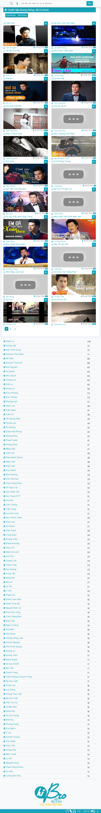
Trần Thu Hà (11, 702)
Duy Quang (10, 569)
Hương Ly (10, 651)
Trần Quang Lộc (60, 324)
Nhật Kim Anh (12, 552)
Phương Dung (12, 724)
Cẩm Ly (9, 384)
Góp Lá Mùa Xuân (13, 133)
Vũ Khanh (10, 526)
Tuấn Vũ (9, 414)
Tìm (89, 3)
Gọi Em (8, 299)
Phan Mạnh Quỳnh (14, 457)
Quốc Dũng (10, 241)
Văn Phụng (10, 297)
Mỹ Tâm (9, 358)
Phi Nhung (10, 427)
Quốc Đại (10, 711)
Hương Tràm (11, 655)
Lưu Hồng (10, 689)
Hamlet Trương (12, 737)
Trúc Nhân (10, 741)
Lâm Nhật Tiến (12, 492)
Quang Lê (10, 388)
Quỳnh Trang (11, 672)
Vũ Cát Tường (12, 715)
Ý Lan (8, 732)
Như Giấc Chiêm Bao (63, 50)
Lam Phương (58, 75)
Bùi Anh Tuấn (11, 698)
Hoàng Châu (11, 539)
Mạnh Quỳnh (11, 659)
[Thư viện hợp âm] (93, 811)
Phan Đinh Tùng (12, 612)
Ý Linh (8, 590)
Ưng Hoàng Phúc (13, 483)
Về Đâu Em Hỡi (12, 50)
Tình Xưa (9, 161)
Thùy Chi (9, 547)
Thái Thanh (10, 530)
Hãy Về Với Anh (60, 244)
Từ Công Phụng (60, 241)
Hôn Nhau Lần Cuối (14, 272)
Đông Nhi (10, 578)
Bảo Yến (9, 668)
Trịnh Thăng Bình (13, 616)
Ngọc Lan (10, 405)
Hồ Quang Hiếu (12, 418)
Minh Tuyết (10, 754)
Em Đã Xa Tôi (59, 299)
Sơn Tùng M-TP (12, 496)
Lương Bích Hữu (13, 775)
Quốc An (9, 75)
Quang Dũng (11, 436)
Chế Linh (9, 453)
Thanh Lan (10, 685)
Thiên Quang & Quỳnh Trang (18, 676)
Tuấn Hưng (10, 509)
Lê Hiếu (9, 771)
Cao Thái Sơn (11, 479)
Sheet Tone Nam (13, 599)
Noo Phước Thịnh (13, 517)
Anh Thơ (9, 556)
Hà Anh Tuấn (11, 681)
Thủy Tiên (10, 745)
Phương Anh (11, 401)
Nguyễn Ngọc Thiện (61, 158)
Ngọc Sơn (10, 461)
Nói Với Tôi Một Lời (62, 189)
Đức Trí (8, 103)
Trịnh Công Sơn (60, 103)
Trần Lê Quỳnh (11, 48)
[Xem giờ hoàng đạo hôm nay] (67, 811)
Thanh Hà (10, 595)
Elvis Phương (11, 393)
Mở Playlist (22, 15)
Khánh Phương (12, 543)
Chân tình (10, 23)
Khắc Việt (10, 466)
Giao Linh (10, 522)
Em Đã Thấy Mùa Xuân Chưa (18, 216)
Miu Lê (8, 582)
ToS (79, 811)
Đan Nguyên (11, 367)
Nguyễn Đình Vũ (13, 608)
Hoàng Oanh (11, 444)
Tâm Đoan (10, 633)
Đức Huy (9, 214)
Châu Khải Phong (13, 431)
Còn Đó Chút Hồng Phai (64, 272)
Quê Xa (8, 78)
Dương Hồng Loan (14, 638)
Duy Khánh (10, 470)
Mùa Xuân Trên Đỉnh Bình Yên (67, 216)
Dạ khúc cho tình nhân (64, 23)
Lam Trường (11, 504)
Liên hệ (86, 811)
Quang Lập (10, 345)
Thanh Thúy (11, 565)
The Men (9, 629)
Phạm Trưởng (11, 625)
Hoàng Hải (10, 750)
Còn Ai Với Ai (59, 106)
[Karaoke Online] (71, 811)
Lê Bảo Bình (11, 707)
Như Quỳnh (10, 375)
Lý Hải (8, 758)
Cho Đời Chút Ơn (13, 106)
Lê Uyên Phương (60, 48)
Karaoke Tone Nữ (13, 362)
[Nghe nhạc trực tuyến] (74, 811)
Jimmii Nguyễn (12, 642)
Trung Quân (11, 535)
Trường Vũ (10, 380)
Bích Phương (11, 474)
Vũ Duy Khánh (12, 664)
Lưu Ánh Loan (12, 513)
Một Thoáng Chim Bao (64, 133)
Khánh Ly (9, 341)
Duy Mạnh (10, 728)
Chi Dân (9, 500)
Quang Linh (10, 560)
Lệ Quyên (10, 371)
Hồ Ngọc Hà (11, 487)
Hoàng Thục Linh (13, 694)
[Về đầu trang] (97, 811)
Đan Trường (11, 397)
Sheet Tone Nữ (12, 603)
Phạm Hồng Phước (14, 767)
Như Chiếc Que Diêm (15, 244)
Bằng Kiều (10, 448)
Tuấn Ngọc (10, 410)
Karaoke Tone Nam (14, 354)
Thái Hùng (58, 269)
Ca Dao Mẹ (58, 78)
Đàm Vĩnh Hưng (13, 350)
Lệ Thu (8, 586)
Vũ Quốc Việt (59, 297)
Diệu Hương (10, 186)
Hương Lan (10, 423)
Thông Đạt (58, 186)
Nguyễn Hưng (12, 763)
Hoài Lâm (10, 621)
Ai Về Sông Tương (61, 161)
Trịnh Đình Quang (13, 646)
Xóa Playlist (11, 15)
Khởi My (9, 719)
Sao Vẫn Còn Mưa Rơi (15, 189)
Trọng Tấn (10, 573)
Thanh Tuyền (11, 440)
